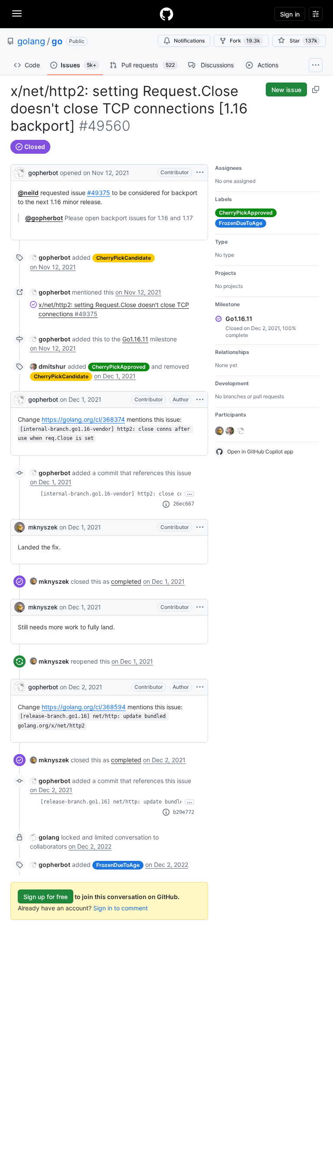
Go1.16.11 (135, 339)
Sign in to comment (120, 908)
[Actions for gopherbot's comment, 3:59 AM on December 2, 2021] (200, 687)
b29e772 (183, 812)
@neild (28, 192)
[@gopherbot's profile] (19, 171)
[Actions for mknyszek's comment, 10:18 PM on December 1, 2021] (200, 527)
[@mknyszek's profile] (19, 527)
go (57, 41)
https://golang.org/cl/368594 (84, 707)
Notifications (189, 40)
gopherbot (43, 172)
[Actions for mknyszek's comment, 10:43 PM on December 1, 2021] (200, 607)
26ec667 (183, 504)
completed (126, 581)
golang (31, 41)
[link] (50, 257)
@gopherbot (44, 218)
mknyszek (43, 527)
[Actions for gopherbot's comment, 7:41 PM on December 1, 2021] (200, 399)
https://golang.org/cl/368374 (83, 419)
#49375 (98, 192)
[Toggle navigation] (16, 13)
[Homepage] (166, 14)
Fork (245, 40)
